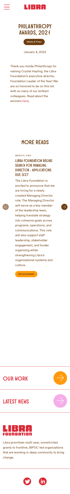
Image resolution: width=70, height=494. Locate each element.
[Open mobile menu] (7, 7)
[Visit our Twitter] (27, 481)
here (25, 101)
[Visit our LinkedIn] (43, 481)
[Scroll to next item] (64, 207)
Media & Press (34, 41)
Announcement (26, 274)
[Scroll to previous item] (6, 207)
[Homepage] (35, 6)
